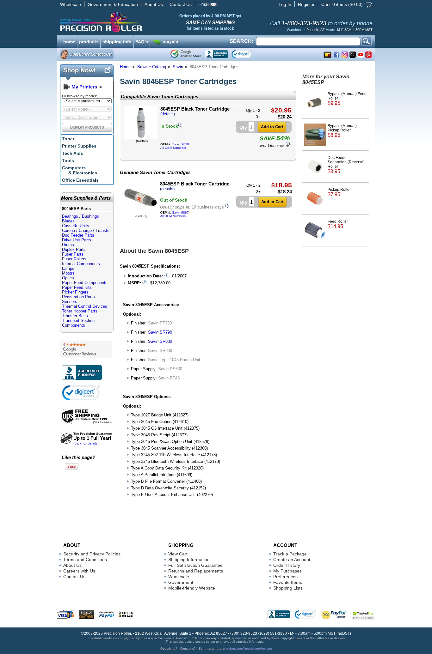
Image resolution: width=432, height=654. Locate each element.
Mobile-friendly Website (191, 587)
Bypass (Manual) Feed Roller (347, 99)
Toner (68, 138)
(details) (167, 114)
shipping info (117, 41)
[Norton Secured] (246, 54)
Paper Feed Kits (77, 287)
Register (306, 4)
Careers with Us (79, 570)
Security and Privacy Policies (91, 553)
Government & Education (113, 4)
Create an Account (291, 559)
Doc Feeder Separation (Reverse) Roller (346, 164)
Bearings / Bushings (80, 216)
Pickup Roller (339, 192)
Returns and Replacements (195, 570)
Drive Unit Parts (76, 240)
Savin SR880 (160, 341)
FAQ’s (141, 41)
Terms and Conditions (85, 559)
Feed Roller (338, 224)
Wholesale (70, 4)
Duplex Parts (74, 249)
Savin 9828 (180, 144)
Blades (68, 221)
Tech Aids (72, 153)
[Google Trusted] (185, 54)
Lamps (68, 268)
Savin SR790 (160, 332)
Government (180, 582)
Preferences (285, 576)
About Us (154, 4)
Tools (68, 160)
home (69, 41)
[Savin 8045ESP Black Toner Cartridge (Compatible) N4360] (140, 138)
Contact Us (181, 4)
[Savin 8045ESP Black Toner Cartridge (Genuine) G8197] (140, 212)
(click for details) (92, 438)
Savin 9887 (180, 212)
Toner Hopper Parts (79, 311)
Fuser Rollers (74, 259)
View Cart (178, 553)
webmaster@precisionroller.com (249, 648)
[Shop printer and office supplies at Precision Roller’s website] (134, 22)
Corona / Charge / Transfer (86, 230)
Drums (68, 244)
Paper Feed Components (85, 282)
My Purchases (287, 570)
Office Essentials (80, 180)
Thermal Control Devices (84, 306)
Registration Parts (78, 296)
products (89, 41)
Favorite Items (287, 582)
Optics (68, 278)
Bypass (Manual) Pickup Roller (342, 131)
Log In (285, 4)
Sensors (69, 301)
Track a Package (290, 553)
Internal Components (81, 263)
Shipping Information (189, 559)
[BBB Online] (216, 54)
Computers (79, 170)
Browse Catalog (151, 66)
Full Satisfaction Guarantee (195, 565)
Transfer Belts (75, 315)
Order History (286, 565)
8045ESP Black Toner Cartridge (195, 109)
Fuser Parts (72, 254)
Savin (178, 66)
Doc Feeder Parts (78, 235)
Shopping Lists (288, 587)
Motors (68, 273)
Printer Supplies (79, 145)
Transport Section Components (78, 323)
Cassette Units (75, 225)
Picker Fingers (75, 292)
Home (125, 66)
